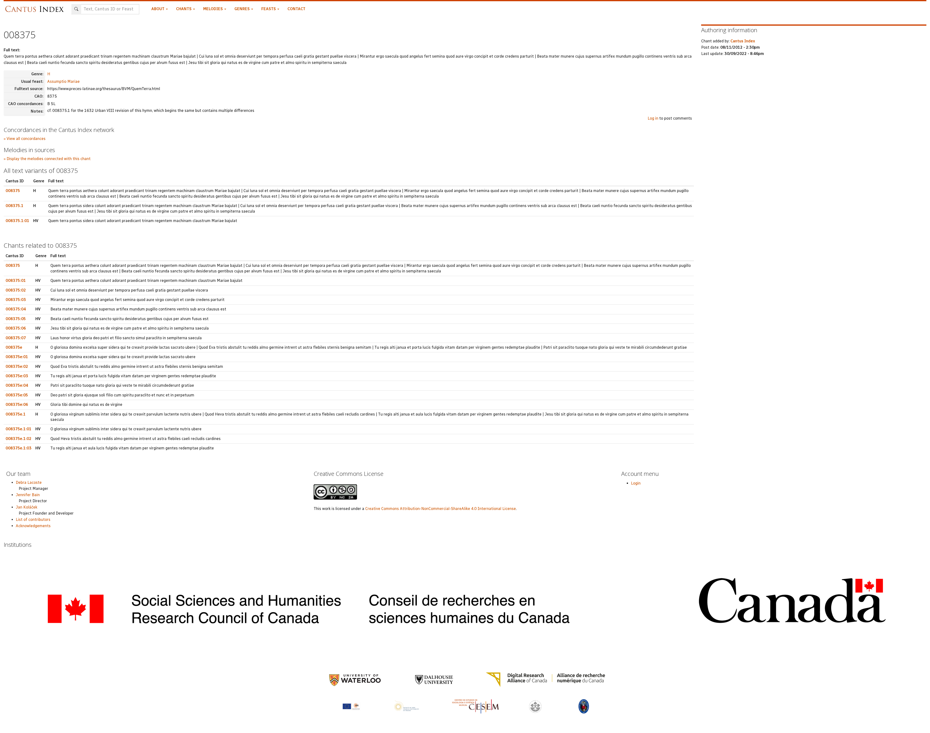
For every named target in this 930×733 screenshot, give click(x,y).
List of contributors (33, 519)
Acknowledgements (33, 526)
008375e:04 (17, 385)
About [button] (158, 9)
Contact (296, 9)
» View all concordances (25, 138)
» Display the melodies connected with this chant (47, 158)
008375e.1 (16, 414)
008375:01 (16, 280)
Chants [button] (184, 9)
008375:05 (16, 318)
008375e (14, 347)
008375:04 (16, 309)
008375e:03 (17, 376)
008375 (13, 190)
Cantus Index (742, 41)
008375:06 (16, 328)
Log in (653, 118)
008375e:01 (17, 357)
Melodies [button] (213, 9)
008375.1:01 (17, 220)
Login (636, 483)
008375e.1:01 (18, 429)
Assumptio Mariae (63, 81)
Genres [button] (242, 9)
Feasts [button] (269, 9)
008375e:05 (17, 395)
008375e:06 (17, 404)
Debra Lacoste (29, 482)
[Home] (36, 6)
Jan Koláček (26, 507)
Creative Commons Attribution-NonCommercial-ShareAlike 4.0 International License (440, 508)
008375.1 (14, 205)
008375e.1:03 (18, 448)
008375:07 (16, 338)
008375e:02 (17, 366)
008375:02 (16, 290)
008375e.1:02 (18, 438)
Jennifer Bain (28, 495)
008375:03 (16, 299)
